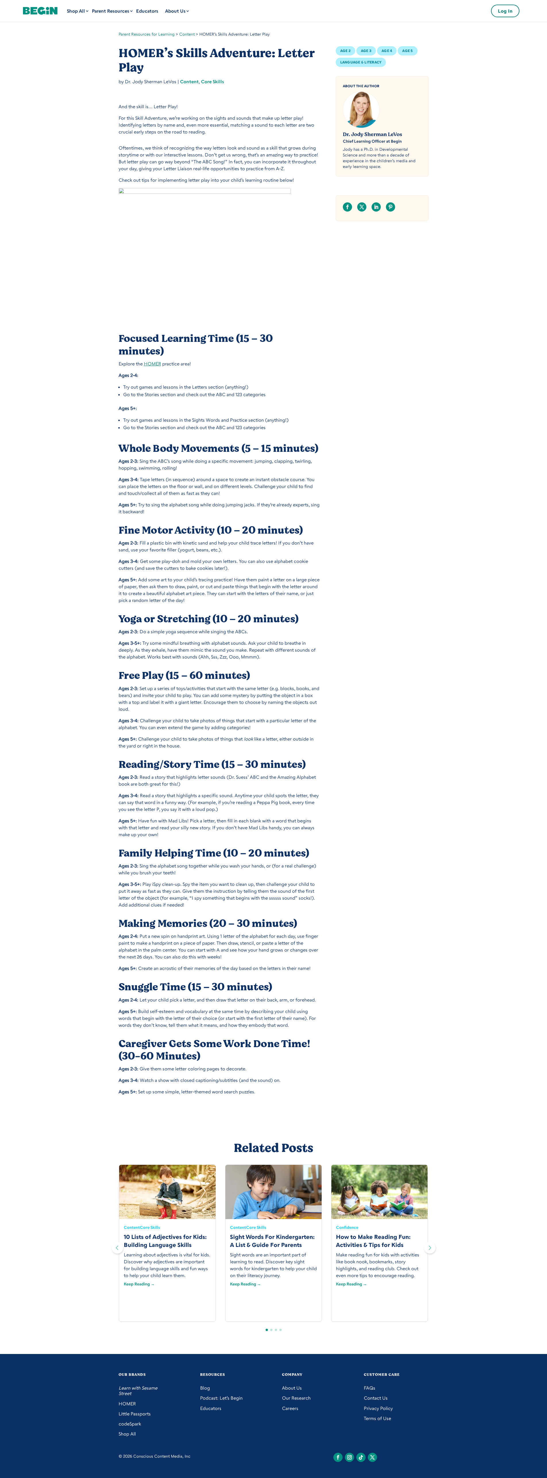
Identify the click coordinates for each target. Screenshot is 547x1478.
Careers (290, 1408)
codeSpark (130, 1424)
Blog (205, 1388)
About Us (175, 11)
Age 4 (387, 51)
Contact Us (376, 1398)
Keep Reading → (139, 1283)
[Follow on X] (361, 207)
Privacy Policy (378, 1408)
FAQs (369, 1388)
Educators (147, 11)
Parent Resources (110, 11)
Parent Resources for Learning (147, 34)
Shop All (76, 11)
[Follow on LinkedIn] (376, 207)
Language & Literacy (361, 62)
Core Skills (212, 81)
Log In (505, 11)
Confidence (347, 1227)
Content (187, 34)
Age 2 (345, 51)
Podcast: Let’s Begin (221, 1398)
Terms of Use (377, 1418)
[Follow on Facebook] (347, 207)
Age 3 (366, 51)
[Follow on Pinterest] (390, 207)
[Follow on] (338, 1457)
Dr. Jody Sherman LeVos (372, 134)
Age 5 (407, 51)
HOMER (152, 364)
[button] (430, 1248)
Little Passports (135, 1414)
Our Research (296, 1398)
